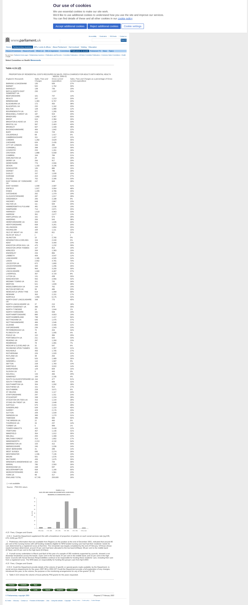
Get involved (74, 47)
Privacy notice (76, 600)
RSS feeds (113, 36)
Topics (111, 51)
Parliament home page (21, 55)
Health (124, 55)
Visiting (84, 47)
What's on (40, 51)
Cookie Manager (95, 600)
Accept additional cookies (70, 26)
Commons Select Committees (111, 55)
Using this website (57, 600)
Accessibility (92, 36)
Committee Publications (70, 55)
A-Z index (8, 600)
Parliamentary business (22, 47)
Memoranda (35, 60)
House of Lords (28, 51)
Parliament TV (95, 51)
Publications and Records (54, 55)
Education (93, 47)
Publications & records (79, 51)
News (105, 51)
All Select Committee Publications (89, 55)
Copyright (68, 600)
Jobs (47, 600)
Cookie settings (132, 26)
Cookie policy (85, 600)
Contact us (123, 36)
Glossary (16, 600)
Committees (64, 51)
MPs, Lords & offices (42, 47)
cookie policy (125, 18)
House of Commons (13, 51)
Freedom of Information (37, 600)
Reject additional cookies (104, 26)
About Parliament (60, 47)
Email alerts (103, 36)
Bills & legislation (51, 51)
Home (8, 47)
